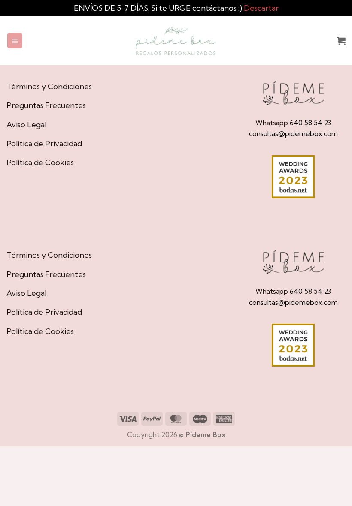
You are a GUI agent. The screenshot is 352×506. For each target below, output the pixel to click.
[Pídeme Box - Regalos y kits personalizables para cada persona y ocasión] (176, 40)
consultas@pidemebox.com (293, 133)
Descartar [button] (261, 8)
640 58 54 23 (310, 122)
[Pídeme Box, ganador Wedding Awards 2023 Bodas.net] (293, 176)
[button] (15, 40)
